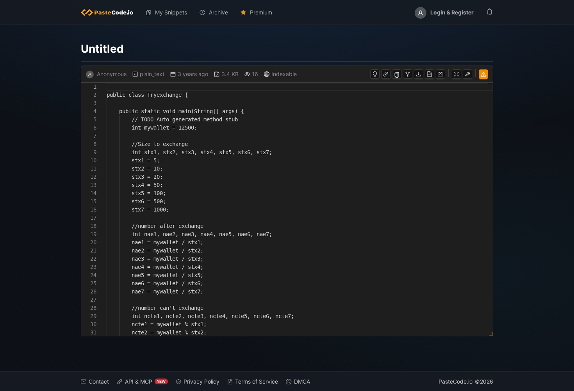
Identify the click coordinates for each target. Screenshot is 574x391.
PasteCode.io (455, 381)
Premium (261, 12)
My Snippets (171, 12)
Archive (218, 12)
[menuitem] (110, 12)
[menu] (287, 12)
